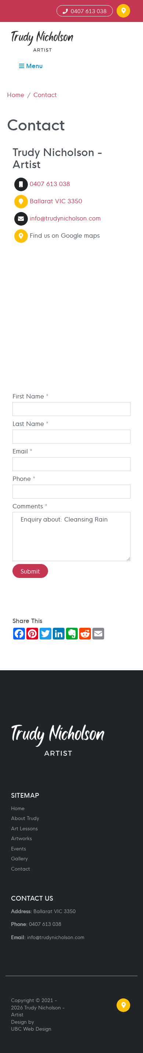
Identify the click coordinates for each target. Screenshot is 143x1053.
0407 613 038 (87, 11)
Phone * (24, 478)
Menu (33, 65)
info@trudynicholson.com (65, 217)
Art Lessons (24, 828)
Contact (45, 94)
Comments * (30, 505)
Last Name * (30, 423)
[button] (123, 11)
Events (18, 848)
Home (15, 94)
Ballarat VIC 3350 (56, 200)
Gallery (19, 858)
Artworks (21, 838)
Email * (22, 450)
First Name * (30, 396)
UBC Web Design (31, 1028)
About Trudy (25, 818)
